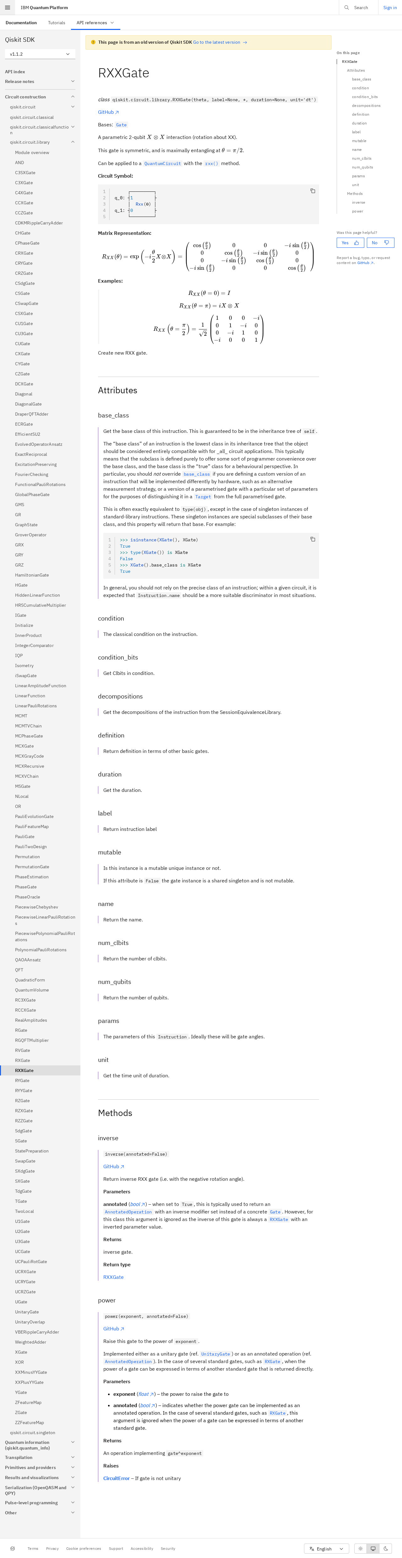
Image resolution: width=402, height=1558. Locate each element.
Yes (345, 243)
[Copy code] (313, 191)
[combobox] (40, 54)
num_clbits (362, 158)
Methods (355, 193)
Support (116, 1548)
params (358, 176)
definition (360, 114)
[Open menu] (7, 7)
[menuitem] (21, 22)
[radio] (360, 1549)
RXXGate (113, 1277)
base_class (361, 79)
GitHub (106, 112)
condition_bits (365, 96)
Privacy (52, 1548)
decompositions (366, 105)
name (357, 149)
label (356, 132)
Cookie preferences (83, 1548)
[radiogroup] (373, 1549)
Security (168, 1548)
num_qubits (362, 167)
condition (360, 88)
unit (355, 184)
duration (359, 123)
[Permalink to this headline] (154, 72)
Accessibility (142, 1548)
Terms (33, 1548)
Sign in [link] (390, 7)
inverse (358, 202)
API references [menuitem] (92, 22)
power (357, 211)
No (375, 243)
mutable (359, 140)
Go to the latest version (217, 42)
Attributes (356, 70)
